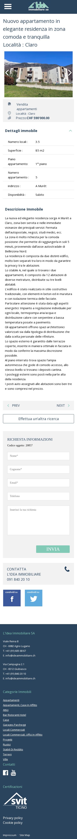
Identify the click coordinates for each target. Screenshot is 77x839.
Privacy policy (13, 818)
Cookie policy (13, 822)
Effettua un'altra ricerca (38, 418)
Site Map (25, 835)
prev (16, 405)
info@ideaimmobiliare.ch (20, 655)
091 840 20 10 (18, 579)
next (61, 405)
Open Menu (8, 6)
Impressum (9, 835)
